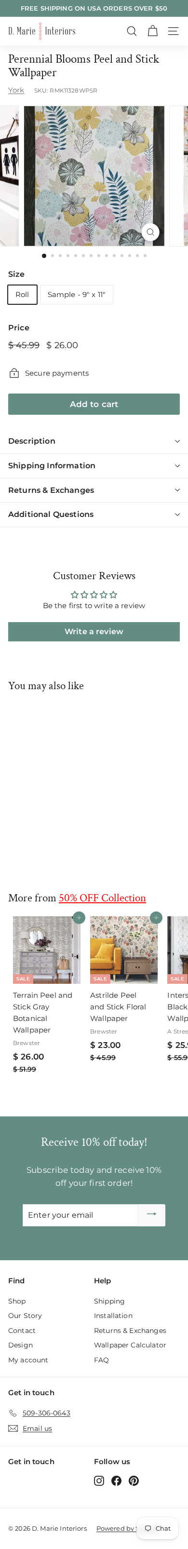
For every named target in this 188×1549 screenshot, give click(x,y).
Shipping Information (51, 465)
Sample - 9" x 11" (77, 294)
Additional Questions (51, 514)
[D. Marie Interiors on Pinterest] (134, 1480)
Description (31, 441)
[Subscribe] (151, 1215)
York (16, 90)
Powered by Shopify (128, 1528)
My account (28, 1360)
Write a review (94, 631)
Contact (22, 1330)
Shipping (109, 1301)
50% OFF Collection (102, 898)
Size (16, 274)
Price (18, 327)
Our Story (25, 1315)
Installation (113, 1315)
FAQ (101, 1360)
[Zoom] (150, 232)
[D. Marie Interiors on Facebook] (116, 1480)
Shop (17, 1301)
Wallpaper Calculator (130, 1345)
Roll (22, 294)
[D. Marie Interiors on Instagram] (99, 1480)
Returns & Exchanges (51, 490)
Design (20, 1345)
